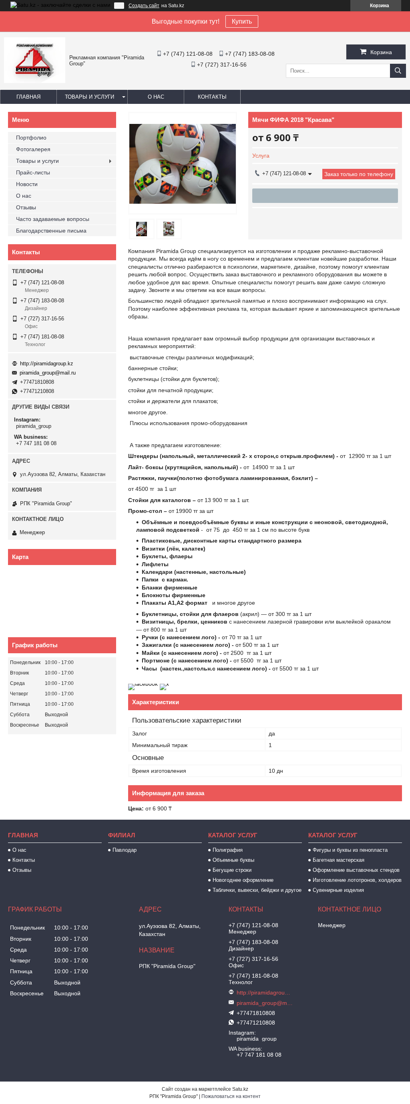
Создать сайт (144, 5)
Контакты (212, 97)
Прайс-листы (33, 172)
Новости (27, 184)
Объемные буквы (233, 860)
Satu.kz (240, 1089)
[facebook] (143, 684)
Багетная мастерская (338, 860)
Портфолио (31, 137)
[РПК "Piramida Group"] (34, 81)
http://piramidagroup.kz (46, 364)
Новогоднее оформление (243, 880)
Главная (28, 97)
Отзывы (26, 207)
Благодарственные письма (51, 230)
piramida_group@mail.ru (48, 373)
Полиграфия (228, 850)
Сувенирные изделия (338, 890)
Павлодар (125, 850)
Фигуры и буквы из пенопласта (350, 850)
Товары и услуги (89, 97)
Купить (242, 21)
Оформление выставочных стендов (356, 870)
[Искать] (398, 71)
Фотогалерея (33, 149)
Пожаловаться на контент (231, 1096)
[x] (164, 684)
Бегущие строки (232, 870)
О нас (156, 97)
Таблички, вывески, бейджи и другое (257, 890)
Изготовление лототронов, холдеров (357, 880)
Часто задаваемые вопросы (52, 219)
